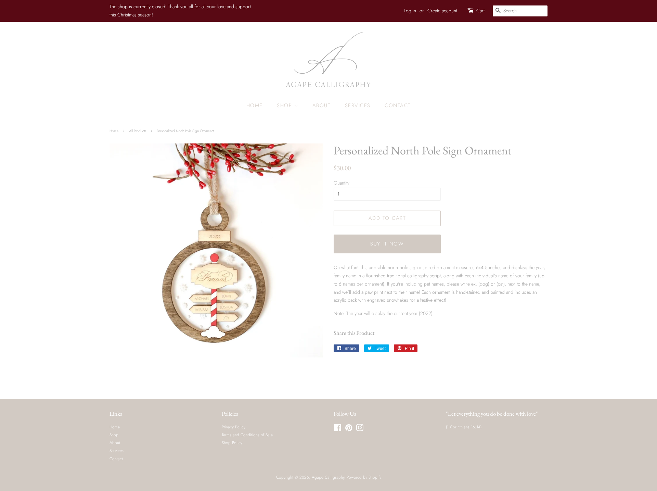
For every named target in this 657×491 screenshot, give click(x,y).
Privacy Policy (233, 427)
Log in (410, 10)
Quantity (341, 182)
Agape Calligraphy (328, 477)
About (321, 105)
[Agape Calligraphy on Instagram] (359, 429)
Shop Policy (232, 442)
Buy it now (387, 244)
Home (254, 105)
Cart (480, 10)
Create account (442, 10)
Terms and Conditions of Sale (247, 435)
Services (358, 105)
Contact (398, 105)
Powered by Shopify (364, 477)
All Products (137, 131)
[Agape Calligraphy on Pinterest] (348, 429)
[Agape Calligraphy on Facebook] (338, 429)
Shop (285, 105)
